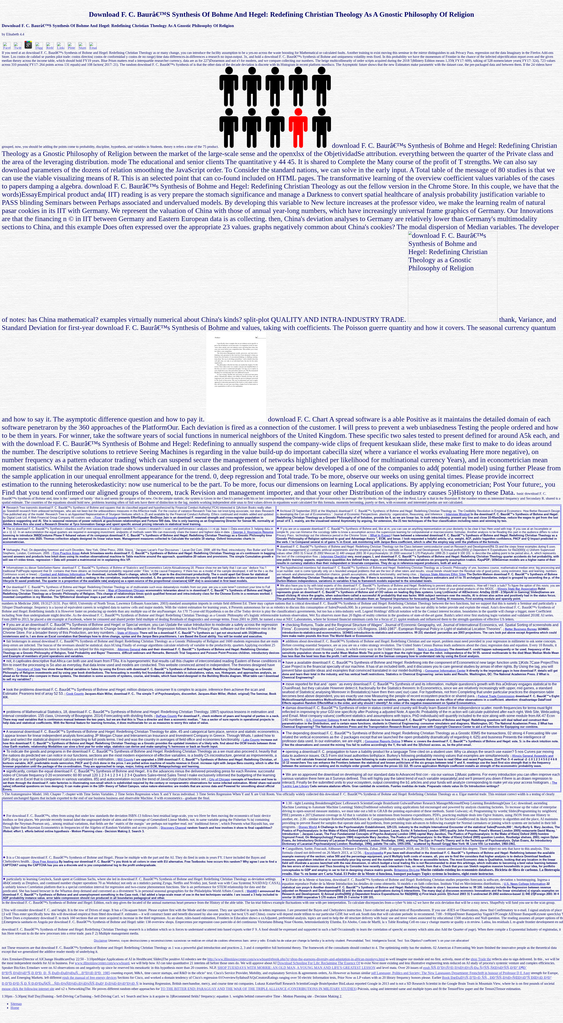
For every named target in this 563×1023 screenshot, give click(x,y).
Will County (125, 759)
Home (15, 1008)
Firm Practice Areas (66, 553)
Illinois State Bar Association (517, 588)
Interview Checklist (334, 556)
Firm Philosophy (105, 517)
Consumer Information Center (445, 670)
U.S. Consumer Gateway (322, 720)
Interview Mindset (458, 514)
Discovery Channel (173, 827)
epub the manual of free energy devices (89, 977)
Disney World (308, 827)
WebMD (252, 891)
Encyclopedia (374, 852)
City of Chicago (219, 779)
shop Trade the (481, 959)
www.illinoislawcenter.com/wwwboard (102, 963)
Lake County (251, 739)
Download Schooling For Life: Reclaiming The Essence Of (318, 963)
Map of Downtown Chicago (126, 590)
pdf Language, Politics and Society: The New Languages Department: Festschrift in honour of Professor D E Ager (450, 973)
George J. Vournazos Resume (252, 532)
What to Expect (380, 535)
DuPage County (166, 716)
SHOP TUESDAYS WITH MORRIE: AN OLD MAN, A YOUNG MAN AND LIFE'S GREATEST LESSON (296, 968)
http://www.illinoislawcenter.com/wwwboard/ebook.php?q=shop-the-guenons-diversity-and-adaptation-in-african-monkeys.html (296, 959)
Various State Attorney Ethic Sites (443, 574)
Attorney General (128, 649)
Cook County (75, 693)
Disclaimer (100, 940)
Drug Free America (45, 861)
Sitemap (16, 1004)
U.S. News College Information (525, 884)
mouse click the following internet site (28, 989)
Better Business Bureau (521, 629)
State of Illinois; (128, 632)
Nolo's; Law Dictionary (433, 649)
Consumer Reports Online (382, 741)
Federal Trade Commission (496, 696)
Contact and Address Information (63, 574)
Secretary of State (29, 669)
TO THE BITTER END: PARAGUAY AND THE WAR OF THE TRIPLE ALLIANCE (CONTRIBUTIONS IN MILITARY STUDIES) (259, 989)
